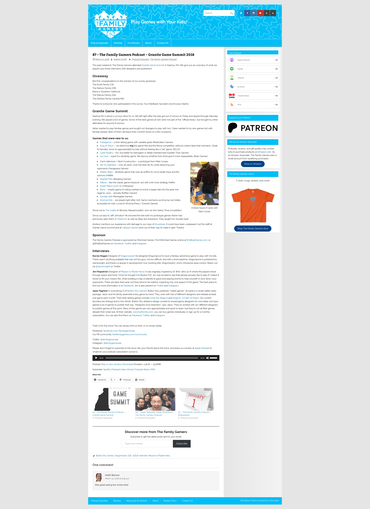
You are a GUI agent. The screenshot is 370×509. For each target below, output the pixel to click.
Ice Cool (104, 156)
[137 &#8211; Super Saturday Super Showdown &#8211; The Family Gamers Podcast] (155, 399)
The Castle (111, 210)
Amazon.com (264, 152)
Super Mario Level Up (111, 186)
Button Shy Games (136, 291)
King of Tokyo (107, 145)
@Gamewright (103, 266)
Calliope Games (130, 227)
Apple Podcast (202, 348)
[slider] (214, 357)
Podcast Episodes (99, 43)
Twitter (128, 243)
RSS (153, 369)
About (148, 43)
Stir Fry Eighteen (108, 165)
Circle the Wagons (159, 298)
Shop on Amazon (252, 164)
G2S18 (135, 455)
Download (128, 364)
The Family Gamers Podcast (163, 59)
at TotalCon (120, 219)
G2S (130, 455)
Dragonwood (127, 256)
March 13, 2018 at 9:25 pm (117, 478)
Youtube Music (142, 369)
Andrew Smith (120, 59)
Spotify (106, 369)
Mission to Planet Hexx (132, 271)
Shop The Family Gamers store (252, 228)
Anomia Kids (106, 200)
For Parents (134, 43)
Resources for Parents (136, 501)
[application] (155, 358)
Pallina (103, 182)
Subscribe (181, 443)
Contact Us (162, 43)
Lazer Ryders (106, 152)
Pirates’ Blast (106, 172)
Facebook (119, 243)
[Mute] (207, 358)
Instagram (142, 243)
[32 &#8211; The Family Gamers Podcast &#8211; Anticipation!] (198, 399)
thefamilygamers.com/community (129, 334)
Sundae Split (106, 196)
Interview (143, 455)
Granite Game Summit (153, 65)
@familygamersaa (109, 339)
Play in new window (111, 364)
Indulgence (105, 142)
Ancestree (160, 224)
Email (130, 369)
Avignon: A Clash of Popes (186, 298)
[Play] (96, 358)
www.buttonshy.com (143, 312)
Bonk (102, 189)
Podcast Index (119, 369)
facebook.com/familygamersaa (119, 331)
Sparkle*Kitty (106, 179)
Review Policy (170, 501)
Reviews (118, 43)
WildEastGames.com (197, 240)
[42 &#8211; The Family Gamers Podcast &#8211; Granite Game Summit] (112, 399)
